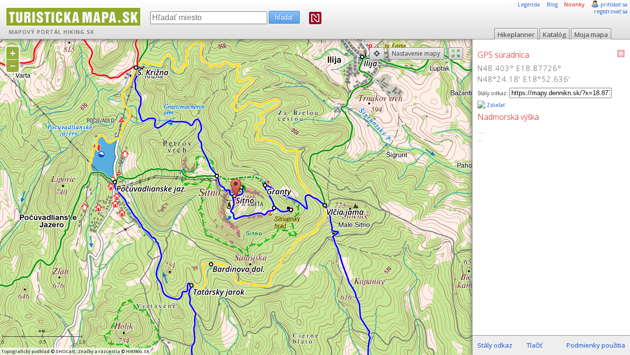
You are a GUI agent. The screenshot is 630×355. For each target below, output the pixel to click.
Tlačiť (534, 345)
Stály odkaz (494, 345)
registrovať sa (611, 11)
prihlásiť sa (614, 4)
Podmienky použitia (596, 345)
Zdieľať (495, 105)
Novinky (574, 4)
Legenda (529, 4)
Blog (552, 4)
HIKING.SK (78, 32)
